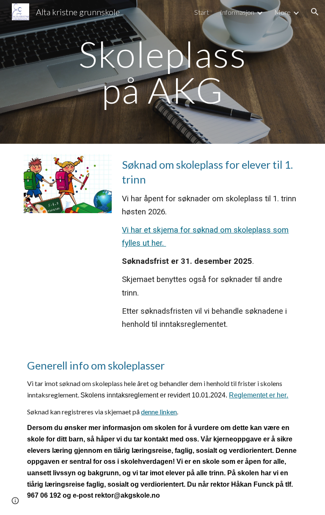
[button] (315, 12)
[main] (162, 72)
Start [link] (201, 12)
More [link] (282, 12)
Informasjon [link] (237, 12)
